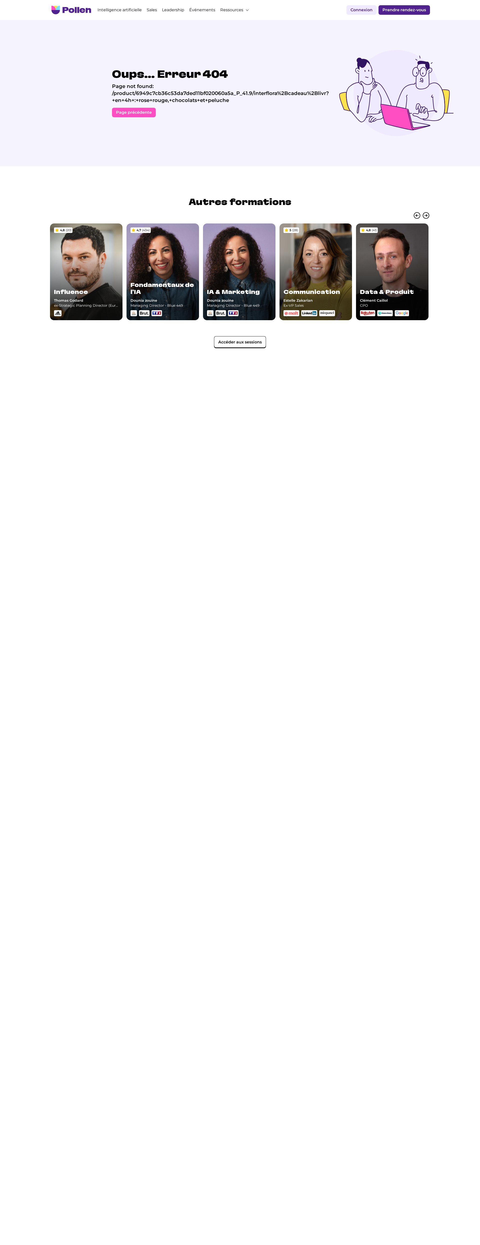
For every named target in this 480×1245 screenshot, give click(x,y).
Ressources (231, 9)
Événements (202, 9)
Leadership (173, 9)
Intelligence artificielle (120, 9)
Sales (152, 9)
